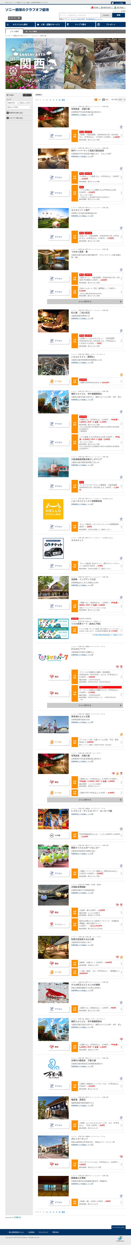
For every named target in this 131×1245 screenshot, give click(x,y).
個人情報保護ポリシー (16, 1232)
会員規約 (32, 1232)
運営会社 (56, 1232)
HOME (95, 7)
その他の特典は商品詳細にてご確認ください (107, 635)
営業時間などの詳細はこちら (81, 115)
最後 (63, 100)
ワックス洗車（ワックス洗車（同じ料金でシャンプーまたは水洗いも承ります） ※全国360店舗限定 (99, 630)
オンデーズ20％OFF (78, 19)
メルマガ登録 (119, 3)
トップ (7, 36)
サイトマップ (43, 1232)
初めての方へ (106, 7)
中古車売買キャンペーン (94, 19)
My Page (119, 7)
